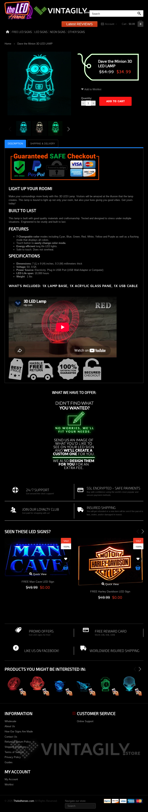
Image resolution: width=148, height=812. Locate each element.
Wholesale (10, 721)
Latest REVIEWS (79, 24)
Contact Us (11, 736)
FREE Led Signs (22, 32)
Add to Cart (115, 101)
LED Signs (40, 32)
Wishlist (9, 784)
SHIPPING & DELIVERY (42, 143)
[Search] (140, 13)
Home (8, 43)
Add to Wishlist (92, 89)
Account (109, 24)
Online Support (85, 721)
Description (15, 143)
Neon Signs (57, 32)
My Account (11, 779)
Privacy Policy (13, 757)
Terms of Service (14, 752)
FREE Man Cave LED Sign (38, 581)
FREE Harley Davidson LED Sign (110, 591)
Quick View (39, 574)
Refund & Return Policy (18, 741)
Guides (9, 762)
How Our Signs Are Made (19, 731)
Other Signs (76, 32)
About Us (10, 726)
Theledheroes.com (23, 800)
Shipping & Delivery (16, 746)
